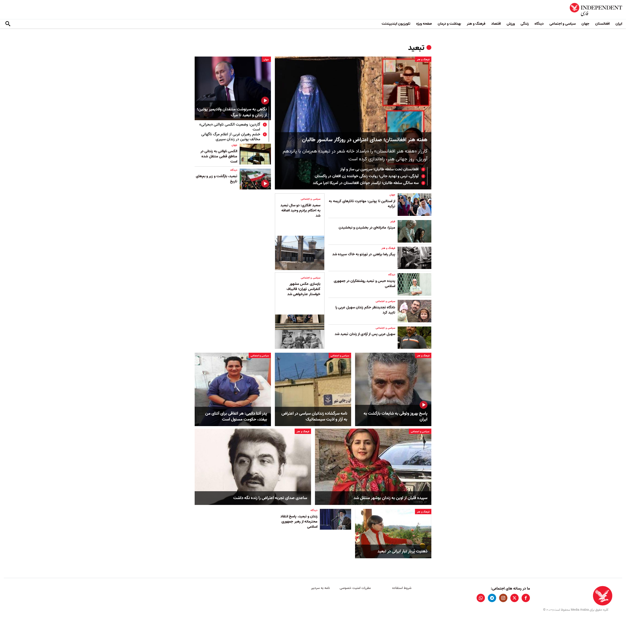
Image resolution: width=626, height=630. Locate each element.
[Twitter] (514, 598)
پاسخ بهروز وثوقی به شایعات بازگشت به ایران (395, 416)
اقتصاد (496, 24)
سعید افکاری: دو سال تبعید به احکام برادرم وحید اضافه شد (300, 210)
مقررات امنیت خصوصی (355, 588)
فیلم (393, 221)
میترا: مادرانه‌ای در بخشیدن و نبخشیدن (367, 228)
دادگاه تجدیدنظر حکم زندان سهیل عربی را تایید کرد (365, 309)
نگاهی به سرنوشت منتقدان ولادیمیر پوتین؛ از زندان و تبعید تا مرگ (232, 112)
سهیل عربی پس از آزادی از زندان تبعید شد (365, 334)
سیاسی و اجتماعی (562, 24)
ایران (618, 24)
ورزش (511, 24)
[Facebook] (526, 598)
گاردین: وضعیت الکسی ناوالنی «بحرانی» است (229, 127)
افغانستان (602, 24)
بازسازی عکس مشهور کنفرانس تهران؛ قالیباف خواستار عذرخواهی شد (303, 289)
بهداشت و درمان (449, 24)
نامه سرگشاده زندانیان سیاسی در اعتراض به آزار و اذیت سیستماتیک (314, 416)
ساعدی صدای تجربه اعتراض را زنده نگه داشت (270, 498)
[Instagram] (503, 598)
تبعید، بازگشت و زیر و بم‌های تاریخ (216, 178)
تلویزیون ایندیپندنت (396, 24)
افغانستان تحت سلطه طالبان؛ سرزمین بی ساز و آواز (379, 169)
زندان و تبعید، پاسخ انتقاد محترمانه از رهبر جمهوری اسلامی (298, 521)
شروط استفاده (402, 588)
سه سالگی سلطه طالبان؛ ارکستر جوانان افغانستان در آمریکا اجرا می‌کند (366, 183)
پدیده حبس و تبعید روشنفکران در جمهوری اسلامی (364, 283)
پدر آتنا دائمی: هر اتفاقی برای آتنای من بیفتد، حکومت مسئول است (236, 416)
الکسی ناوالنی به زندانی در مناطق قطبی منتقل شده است (219, 156)
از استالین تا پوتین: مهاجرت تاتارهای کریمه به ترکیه (362, 203)
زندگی (525, 24)
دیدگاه (539, 24)
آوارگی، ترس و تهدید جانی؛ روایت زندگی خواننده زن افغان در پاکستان (367, 176)
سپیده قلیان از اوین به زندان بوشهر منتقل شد (390, 498)
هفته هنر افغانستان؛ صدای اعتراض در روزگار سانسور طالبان (364, 140)
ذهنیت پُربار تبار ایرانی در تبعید (402, 551)
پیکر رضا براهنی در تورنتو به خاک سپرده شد (363, 254)
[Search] (8, 24)
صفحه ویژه (424, 24)
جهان (585, 24)
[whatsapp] (481, 598)
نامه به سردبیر (320, 588)
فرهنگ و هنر (476, 24)
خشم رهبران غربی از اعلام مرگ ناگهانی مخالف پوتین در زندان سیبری (230, 137)
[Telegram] (492, 598)
